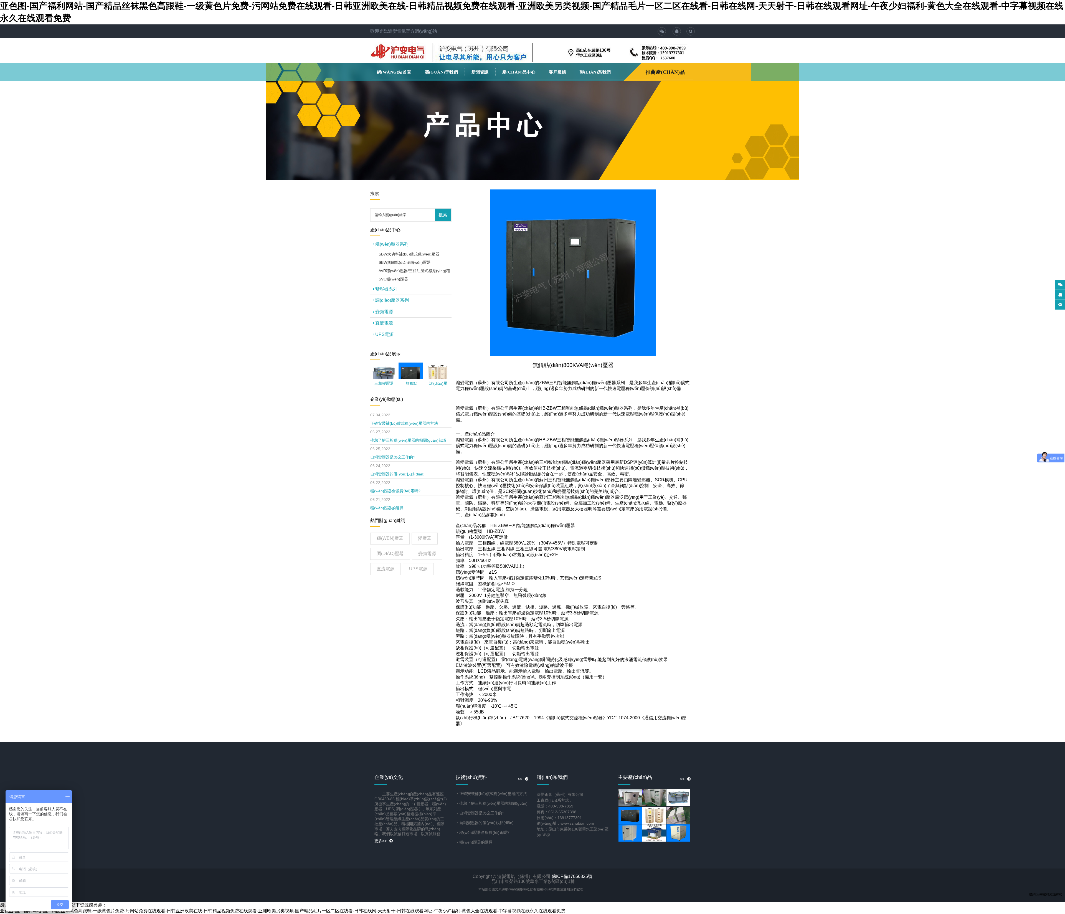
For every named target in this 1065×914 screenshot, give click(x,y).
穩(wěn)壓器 (390, 538)
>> (520, 779)
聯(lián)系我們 (595, 72)
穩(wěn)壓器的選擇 (387, 508)
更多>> (380, 841)
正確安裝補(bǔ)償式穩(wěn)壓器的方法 (404, 423)
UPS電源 (386, 334)
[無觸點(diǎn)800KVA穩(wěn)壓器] (411, 374)
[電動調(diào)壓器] (654, 797)
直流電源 (386, 323)
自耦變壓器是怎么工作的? (392, 457)
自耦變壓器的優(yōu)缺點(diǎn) (397, 474)
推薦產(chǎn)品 (665, 72)
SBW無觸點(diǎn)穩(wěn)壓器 (405, 262)
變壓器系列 (386, 289)
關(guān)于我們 (441, 72)
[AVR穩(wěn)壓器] (678, 833)
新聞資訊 (480, 72)
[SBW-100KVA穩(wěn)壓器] (630, 833)
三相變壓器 (384, 383)
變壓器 (424, 538)
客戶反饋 (557, 72)
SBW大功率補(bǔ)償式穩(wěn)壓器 (409, 254)
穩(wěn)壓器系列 (392, 244)
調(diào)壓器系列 (392, 300)
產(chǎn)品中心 (519, 72)
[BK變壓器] (654, 833)
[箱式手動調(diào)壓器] (630, 797)
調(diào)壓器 (390, 553)
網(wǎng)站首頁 (394, 72)
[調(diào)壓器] (654, 815)
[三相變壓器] (384, 376)
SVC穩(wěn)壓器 (393, 279)
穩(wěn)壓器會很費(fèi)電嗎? (395, 491)
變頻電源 (386, 311)
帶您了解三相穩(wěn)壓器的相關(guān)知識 (408, 440)
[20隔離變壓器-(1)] (678, 815)
